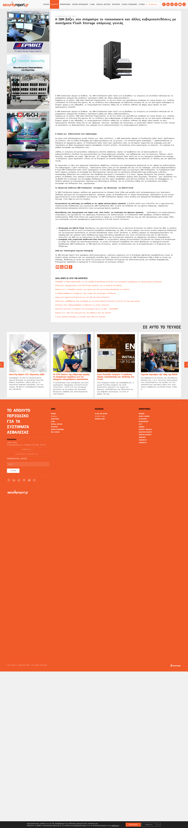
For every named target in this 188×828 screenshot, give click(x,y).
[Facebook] (164, 4)
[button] (179, 405)
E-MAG (92, 4)
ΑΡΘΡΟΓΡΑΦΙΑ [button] (65, 4)
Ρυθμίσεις (149, 825)
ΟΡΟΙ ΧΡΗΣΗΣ (55, 432)
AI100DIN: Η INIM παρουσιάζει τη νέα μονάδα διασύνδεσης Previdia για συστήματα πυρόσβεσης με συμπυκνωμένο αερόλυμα (108, 281)
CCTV (140, 424)
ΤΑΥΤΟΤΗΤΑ (116, 4)
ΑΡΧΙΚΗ (46, 4)
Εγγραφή (13, 471)
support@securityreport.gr (26, 454)
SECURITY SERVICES (145, 429)
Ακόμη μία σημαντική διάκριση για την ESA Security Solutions (82, 297)
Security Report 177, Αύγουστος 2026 (26, 374)
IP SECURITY (143, 419)
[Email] (34, 480)
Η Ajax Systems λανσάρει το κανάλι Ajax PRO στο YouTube (80, 317)
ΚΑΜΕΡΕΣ (141, 427)
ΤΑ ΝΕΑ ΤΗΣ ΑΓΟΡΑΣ (101, 414)
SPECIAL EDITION (103, 4)
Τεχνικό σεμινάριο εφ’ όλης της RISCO (159, 374)
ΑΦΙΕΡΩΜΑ (142, 437)
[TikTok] (172, 4)
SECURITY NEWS (100, 416)
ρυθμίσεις (115, 826)
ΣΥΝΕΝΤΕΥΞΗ (142, 440)
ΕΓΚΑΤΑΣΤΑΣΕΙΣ (143, 421)
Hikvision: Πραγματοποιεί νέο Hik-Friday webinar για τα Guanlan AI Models (88, 285)
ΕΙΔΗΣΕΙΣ (54, 416)
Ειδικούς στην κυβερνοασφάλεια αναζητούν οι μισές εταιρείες (82, 305)
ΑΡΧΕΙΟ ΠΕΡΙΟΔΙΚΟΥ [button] (80, 4)
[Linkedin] (168, 4)
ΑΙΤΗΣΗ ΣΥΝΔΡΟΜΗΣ (129, 4)
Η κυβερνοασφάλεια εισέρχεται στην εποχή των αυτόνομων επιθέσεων (85, 293)
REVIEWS (141, 414)
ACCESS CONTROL (144, 416)
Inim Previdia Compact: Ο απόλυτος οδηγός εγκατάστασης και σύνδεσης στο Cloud (115, 377)
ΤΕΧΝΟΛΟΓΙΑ (142, 443)
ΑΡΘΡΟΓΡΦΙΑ (55, 419)
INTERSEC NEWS (100, 419)
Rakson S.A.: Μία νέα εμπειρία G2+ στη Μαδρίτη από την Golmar (83, 313)
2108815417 (26, 449)
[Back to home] (15, 4)
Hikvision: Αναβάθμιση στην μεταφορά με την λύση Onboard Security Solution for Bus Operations (97, 301)
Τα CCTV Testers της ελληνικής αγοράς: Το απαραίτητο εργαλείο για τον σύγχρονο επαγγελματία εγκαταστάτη (71, 377)
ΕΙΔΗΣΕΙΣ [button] (54, 4)
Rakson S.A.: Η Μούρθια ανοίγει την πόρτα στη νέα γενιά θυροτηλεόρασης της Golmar (92, 289)
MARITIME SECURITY (145, 432)
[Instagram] (176, 4)
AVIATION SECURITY (145, 435)
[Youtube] (180, 4)
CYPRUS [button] (142, 4)
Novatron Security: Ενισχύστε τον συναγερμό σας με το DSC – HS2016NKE (86, 309)
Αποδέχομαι (133, 825)
